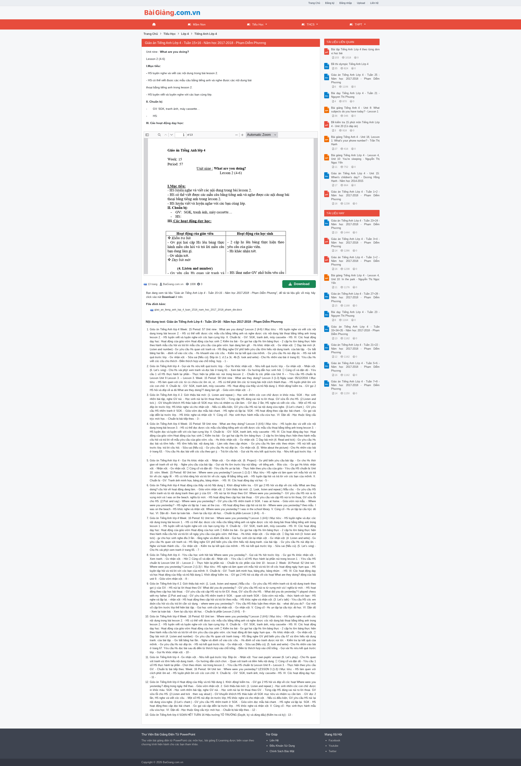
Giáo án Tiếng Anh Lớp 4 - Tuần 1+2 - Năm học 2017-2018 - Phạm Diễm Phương (355, 195)
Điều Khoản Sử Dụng (282, 745)
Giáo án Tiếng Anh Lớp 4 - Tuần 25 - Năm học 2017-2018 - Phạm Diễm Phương (355, 78)
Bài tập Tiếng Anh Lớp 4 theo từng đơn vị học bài (355, 51)
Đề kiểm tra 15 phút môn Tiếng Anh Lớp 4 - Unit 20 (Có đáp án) (355, 124)
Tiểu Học (258, 24)
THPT (358, 24)
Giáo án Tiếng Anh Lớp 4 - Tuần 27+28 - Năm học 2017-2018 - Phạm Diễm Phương (355, 297)
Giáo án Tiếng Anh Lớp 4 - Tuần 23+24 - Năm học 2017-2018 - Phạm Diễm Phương (355, 224)
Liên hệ (374, 3)
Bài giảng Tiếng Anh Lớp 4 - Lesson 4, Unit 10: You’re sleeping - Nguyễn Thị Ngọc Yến (355, 159)
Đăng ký (329, 3)
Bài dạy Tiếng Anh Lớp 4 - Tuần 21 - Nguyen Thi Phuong (355, 95)
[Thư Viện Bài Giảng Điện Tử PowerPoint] (174, 12)
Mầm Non (199, 24)
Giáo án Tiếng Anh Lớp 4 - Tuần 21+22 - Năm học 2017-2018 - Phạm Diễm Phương (355, 348)
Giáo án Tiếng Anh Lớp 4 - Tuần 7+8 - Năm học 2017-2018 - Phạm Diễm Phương (355, 385)
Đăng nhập (345, 3)
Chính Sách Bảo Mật (282, 751)
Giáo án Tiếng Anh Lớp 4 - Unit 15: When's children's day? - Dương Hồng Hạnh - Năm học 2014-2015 (355, 177)
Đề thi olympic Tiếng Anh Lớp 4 (349, 64)
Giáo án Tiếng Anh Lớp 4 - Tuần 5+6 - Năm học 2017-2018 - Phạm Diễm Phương (355, 367)
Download (302, 284)
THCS (310, 24)
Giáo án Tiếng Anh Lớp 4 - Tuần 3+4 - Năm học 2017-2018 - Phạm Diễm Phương (355, 242)
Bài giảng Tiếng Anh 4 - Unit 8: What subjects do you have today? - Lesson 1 (355, 109)
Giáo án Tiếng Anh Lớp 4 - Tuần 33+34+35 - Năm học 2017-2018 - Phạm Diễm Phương (355, 330)
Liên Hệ (274, 740)
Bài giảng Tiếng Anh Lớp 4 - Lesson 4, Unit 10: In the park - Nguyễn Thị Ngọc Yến (355, 279)
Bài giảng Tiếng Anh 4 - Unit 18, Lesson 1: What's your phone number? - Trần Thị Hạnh (355, 140)
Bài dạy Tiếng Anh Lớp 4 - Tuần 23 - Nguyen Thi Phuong (355, 314)
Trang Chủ (314, 3)
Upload (361, 3)
